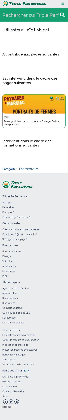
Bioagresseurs (10, 298)
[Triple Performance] (24, 4)
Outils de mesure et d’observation (20, 340)
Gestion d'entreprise (13, 322)
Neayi (26, 370)
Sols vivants (8, 359)
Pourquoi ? (8, 212)
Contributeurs (28, 169)
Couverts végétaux (12, 308)
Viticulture (7, 261)
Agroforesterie (10, 293)
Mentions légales (11, 381)
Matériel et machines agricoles (19, 335)
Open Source (9, 386)
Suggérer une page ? (16, 239)
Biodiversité (8, 303)
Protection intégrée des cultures (19, 349)
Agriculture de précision (15, 288)
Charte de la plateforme (15, 376)
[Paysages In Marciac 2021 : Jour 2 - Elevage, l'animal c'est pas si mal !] (34, 103)
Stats (4, 396)
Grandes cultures (11, 251)
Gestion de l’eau (11, 330)
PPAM (5, 276)
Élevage (6, 256)
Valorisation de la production (18, 364)
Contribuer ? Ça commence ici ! (19, 234)
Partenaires (8, 207)
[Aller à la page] (62, 15)
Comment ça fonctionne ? (16, 217)
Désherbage (8, 317)
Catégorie (9, 169)
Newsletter (19, 391)
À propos (7, 202)
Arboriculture (9, 266)
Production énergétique (15, 345)
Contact (6, 391)
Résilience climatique (13, 354)
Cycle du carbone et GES (16, 313)
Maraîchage (8, 271)
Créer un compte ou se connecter (21, 229)
